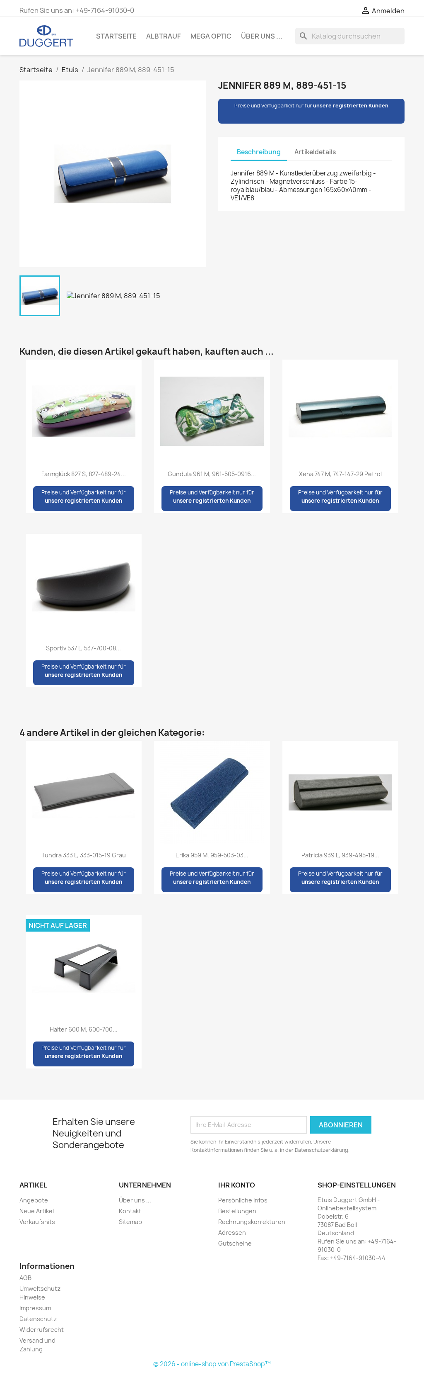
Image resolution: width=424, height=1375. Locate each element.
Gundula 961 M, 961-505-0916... (212, 474)
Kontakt (130, 1211)
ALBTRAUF (163, 36)
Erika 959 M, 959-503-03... (212, 855)
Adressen (232, 1232)
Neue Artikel (36, 1211)
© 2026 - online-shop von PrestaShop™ (212, 1364)
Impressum (35, 1308)
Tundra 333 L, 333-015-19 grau (83, 855)
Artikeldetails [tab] (315, 152)
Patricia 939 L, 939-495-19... (340, 855)
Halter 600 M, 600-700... (84, 1029)
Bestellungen (237, 1211)
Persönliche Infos (242, 1200)
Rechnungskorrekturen (251, 1222)
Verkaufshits (37, 1222)
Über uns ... (261, 36)
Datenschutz (38, 1319)
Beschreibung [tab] (259, 152)
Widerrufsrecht (41, 1330)
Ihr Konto (236, 1185)
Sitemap (130, 1222)
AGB (25, 1278)
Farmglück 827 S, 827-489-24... (83, 474)
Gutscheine (235, 1243)
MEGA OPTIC (210, 36)
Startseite (116, 36)
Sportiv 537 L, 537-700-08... (83, 648)
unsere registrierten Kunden (350, 105)
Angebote (33, 1200)
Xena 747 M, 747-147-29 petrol (340, 474)
